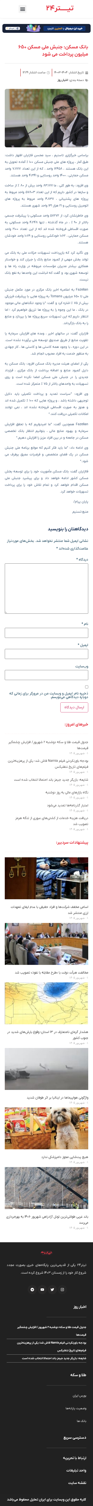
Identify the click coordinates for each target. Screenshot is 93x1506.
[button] (22, 9)
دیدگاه (82, 559)
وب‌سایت (81, 666)
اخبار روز (62, 80)
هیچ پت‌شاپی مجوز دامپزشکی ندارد (64, 1157)
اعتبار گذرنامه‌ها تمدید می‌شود (67, 805)
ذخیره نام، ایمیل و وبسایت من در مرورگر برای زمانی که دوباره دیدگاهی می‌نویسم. (48, 695)
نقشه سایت (77, 1483)
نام (85, 624)
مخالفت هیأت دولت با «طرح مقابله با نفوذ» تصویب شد (51, 972)
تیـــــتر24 (60, 8)
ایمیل (83, 645)
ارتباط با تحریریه (74, 1458)
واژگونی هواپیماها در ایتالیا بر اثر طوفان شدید (57, 1097)
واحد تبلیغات (76, 1470)
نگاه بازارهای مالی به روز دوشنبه (67, 792)
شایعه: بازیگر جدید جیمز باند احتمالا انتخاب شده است (51, 780)
